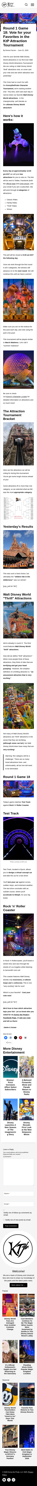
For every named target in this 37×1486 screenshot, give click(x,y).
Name (7, 1194)
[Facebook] (4, 1480)
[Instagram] (13, 1480)
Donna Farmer (10, 50)
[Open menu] (32, 4)
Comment (7, 1157)
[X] (9, 1480)
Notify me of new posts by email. (18, 1220)
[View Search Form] (26, 4)
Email (7, 1204)
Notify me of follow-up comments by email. (18, 1214)
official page (11, 184)
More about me (17, 1285)
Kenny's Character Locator (16, 397)
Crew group (24, 184)
